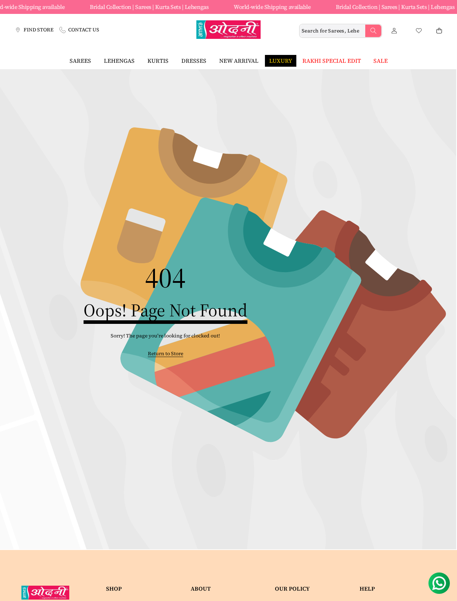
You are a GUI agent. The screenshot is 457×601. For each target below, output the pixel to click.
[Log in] (394, 31)
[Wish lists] (419, 31)
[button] (439, 31)
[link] (165, 353)
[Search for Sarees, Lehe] (373, 31)
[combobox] (340, 31)
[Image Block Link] (48, 593)
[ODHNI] (228, 30)
